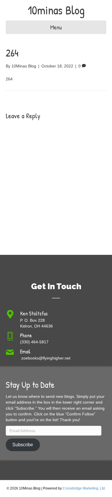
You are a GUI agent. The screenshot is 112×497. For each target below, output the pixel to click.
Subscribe (22, 444)
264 (9, 79)
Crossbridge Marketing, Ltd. (84, 488)
